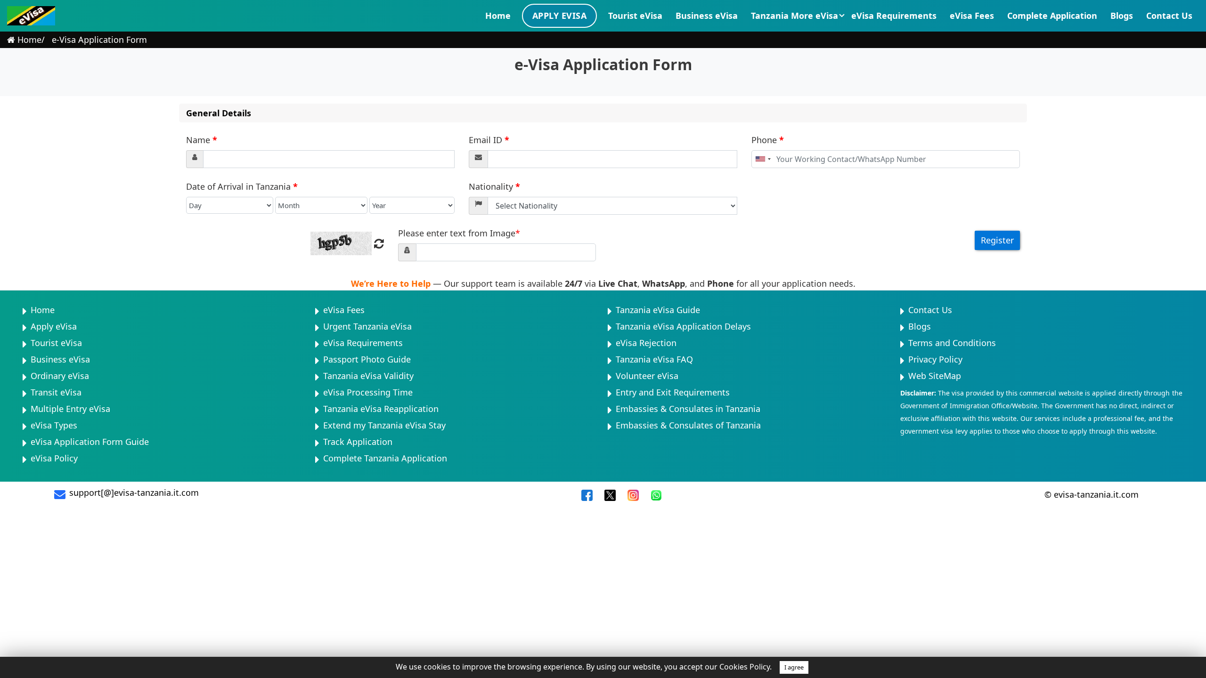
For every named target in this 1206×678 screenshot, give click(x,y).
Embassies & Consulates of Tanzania (688, 425)
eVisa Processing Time (368, 392)
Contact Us (1169, 15)
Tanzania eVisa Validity (368, 375)
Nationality (494, 186)
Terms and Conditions (952, 342)
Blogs (1121, 15)
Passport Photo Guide (367, 359)
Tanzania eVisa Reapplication (381, 408)
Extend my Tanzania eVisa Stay (384, 425)
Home (498, 15)
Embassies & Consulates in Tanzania (688, 408)
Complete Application (1052, 15)
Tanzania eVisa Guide (658, 309)
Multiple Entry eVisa (70, 408)
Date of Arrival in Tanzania (242, 186)
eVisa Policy (54, 458)
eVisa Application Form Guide (90, 441)
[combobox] (763, 159)
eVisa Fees (972, 15)
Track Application (357, 441)
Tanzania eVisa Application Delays (683, 326)
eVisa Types (54, 425)
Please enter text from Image (459, 233)
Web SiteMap (934, 375)
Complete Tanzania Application (385, 458)
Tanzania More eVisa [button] (794, 15)
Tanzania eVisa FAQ (654, 359)
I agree (794, 667)
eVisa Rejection (646, 342)
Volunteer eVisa (647, 375)
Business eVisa (707, 15)
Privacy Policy (935, 359)
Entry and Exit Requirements (673, 392)
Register (997, 240)
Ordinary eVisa (60, 375)
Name (201, 139)
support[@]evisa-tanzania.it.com (134, 492)
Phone (767, 139)
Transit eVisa (56, 392)
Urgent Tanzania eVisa (367, 326)
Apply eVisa (559, 15)
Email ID (489, 139)
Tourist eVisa (635, 15)
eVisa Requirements (894, 15)
